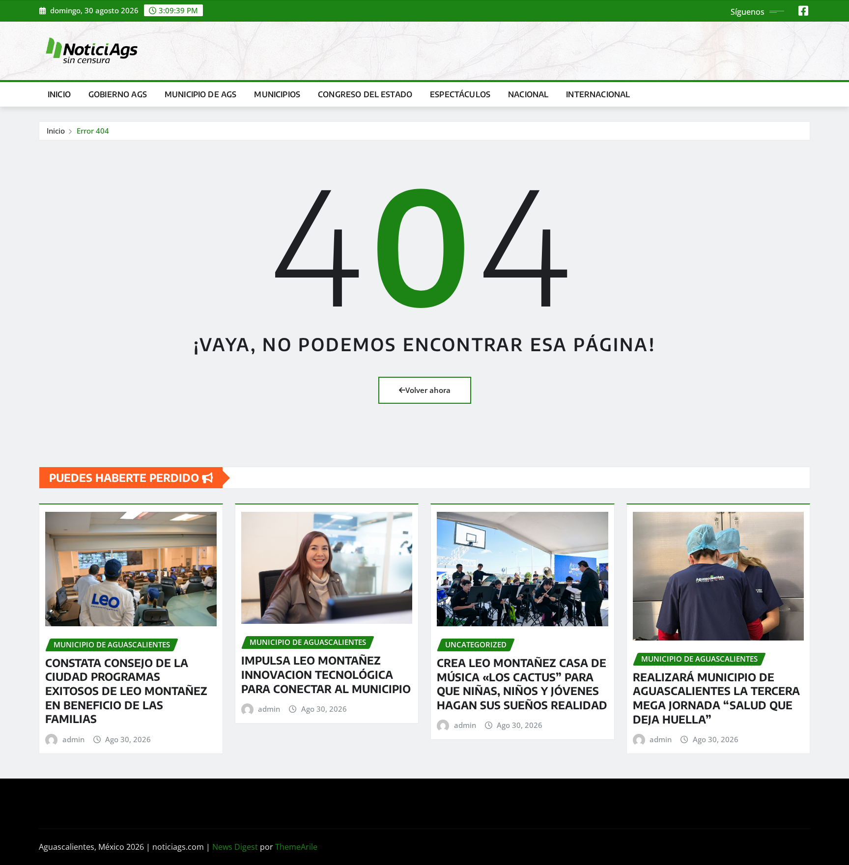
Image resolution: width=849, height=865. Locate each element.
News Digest (235, 846)
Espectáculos (460, 94)
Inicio (59, 94)
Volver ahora (428, 390)
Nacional (528, 94)
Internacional (598, 94)
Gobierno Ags (117, 94)
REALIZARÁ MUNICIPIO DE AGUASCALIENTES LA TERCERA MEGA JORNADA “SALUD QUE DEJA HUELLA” (716, 698)
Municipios (277, 94)
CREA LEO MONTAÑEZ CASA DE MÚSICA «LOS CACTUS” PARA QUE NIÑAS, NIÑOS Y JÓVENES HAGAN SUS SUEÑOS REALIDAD (522, 684)
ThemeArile (296, 846)
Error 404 (93, 131)
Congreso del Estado (365, 94)
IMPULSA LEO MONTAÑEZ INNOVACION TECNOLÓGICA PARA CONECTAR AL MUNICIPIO (326, 674)
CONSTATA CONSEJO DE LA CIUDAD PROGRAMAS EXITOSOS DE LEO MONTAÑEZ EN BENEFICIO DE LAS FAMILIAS (126, 690)
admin (73, 739)
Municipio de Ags (201, 94)
